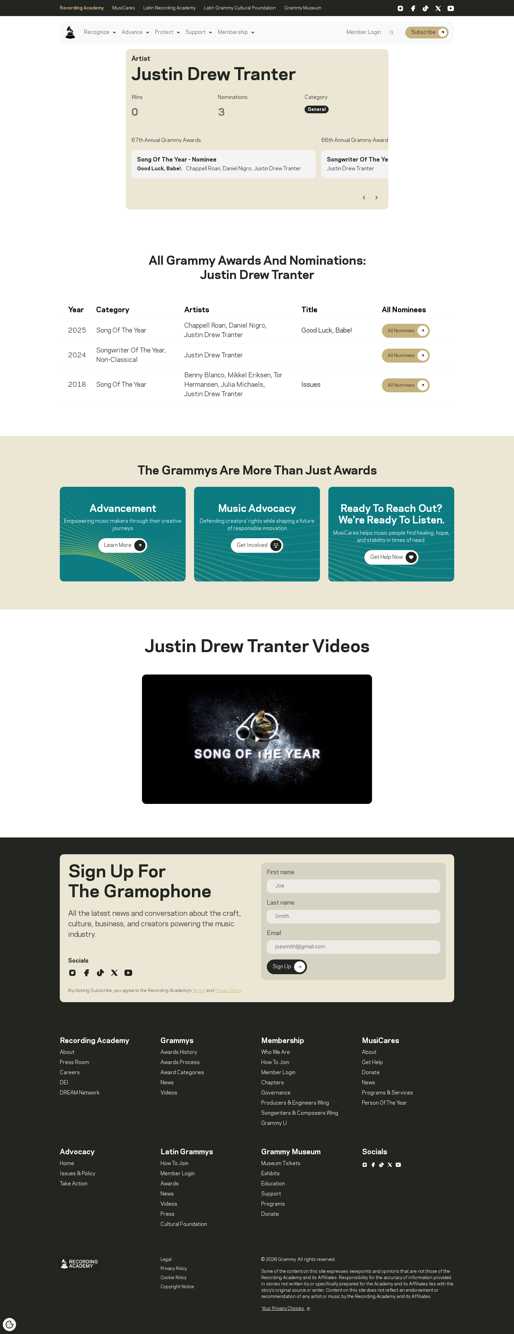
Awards (169, 1184)
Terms (199, 991)
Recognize (96, 32)
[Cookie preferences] (9, 1324)
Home (67, 1163)
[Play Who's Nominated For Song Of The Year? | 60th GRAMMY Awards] (257, 739)
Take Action (73, 1184)
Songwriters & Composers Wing (299, 1113)
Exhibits (270, 1173)
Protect (164, 32)
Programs (273, 1204)
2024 (77, 355)
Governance (276, 1093)
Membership (233, 32)
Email (274, 933)
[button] (113, 33)
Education (273, 1184)
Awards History (178, 1052)
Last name (280, 903)
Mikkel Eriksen (249, 375)
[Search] (391, 32)
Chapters (272, 1082)
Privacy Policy (228, 991)
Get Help (372, 1062)
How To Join (275, 1062)
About (67, 1052)
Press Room (74, 1062)
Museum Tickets (280, 1163)
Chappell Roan (205, 326)
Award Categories (182, 1072)
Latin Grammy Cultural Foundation (240, 8)
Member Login (364, 32)
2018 (77, 385)
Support (196, 32)
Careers (70, 1072)
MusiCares (123, 8)
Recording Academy (82, 8)
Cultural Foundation (183, 1224)
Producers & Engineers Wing (295, 1103)
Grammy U (274, 1123)
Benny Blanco (204, 375)
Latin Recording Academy (169, 8)
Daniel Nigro (247, 326)
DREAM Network (80, 1093)
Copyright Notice (177, 1287)
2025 (77, 331)
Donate (371, 1072)
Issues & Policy (77, 1173)
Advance (132, 32)
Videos (168, 1093)
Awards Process (180, 1062)
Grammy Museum (302, 8)
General (317, 109)
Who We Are (275, 1052)
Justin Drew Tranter (213, 335)
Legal (166, 1259)
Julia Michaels (242, 385)
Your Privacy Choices (283, 1308)
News (167, 1082)
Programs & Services (387, 1093)
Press (167, 1214)
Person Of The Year (384, 1103)
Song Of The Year (121, 331)
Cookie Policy (173, 1278)
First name (280, 872)
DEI (64, 1082)
